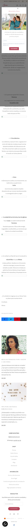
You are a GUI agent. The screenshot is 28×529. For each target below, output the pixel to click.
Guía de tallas (14, 456)
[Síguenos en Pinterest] (18, 514)
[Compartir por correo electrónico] (23, 319)
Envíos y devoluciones (14, 475)
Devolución (14, 465)
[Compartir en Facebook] (4, 319)
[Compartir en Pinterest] (17, 319)
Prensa (14, 450)
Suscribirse (14, 508)
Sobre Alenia (14, 453)
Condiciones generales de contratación (14, 481)
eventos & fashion (4, 356)
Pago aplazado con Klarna (14, 487)
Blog (14, 462)
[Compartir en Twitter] (11, 319)
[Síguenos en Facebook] (10, 514)
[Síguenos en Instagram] (14, 514)
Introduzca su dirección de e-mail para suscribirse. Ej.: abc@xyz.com (14, 44)
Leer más (3, 378)
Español (20, 518)
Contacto (14, 459)
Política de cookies (14, 484)
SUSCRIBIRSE (14, 48)
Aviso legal (14, 478)
